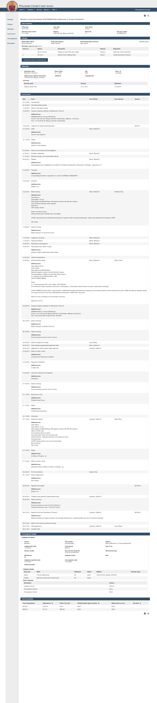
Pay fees (39, 10)
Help (54, 10)
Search (21, 10)
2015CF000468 (69, 543)
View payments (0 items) (142, 10)
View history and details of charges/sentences (35, 60)
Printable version (144, 41)
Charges (10, 24)
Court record (11, 34)
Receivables (11, 43)
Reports (46, 10)
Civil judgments (12, 38)
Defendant (10, 29)
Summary (10, 19)
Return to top (11, 15)
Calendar (30, 10)
